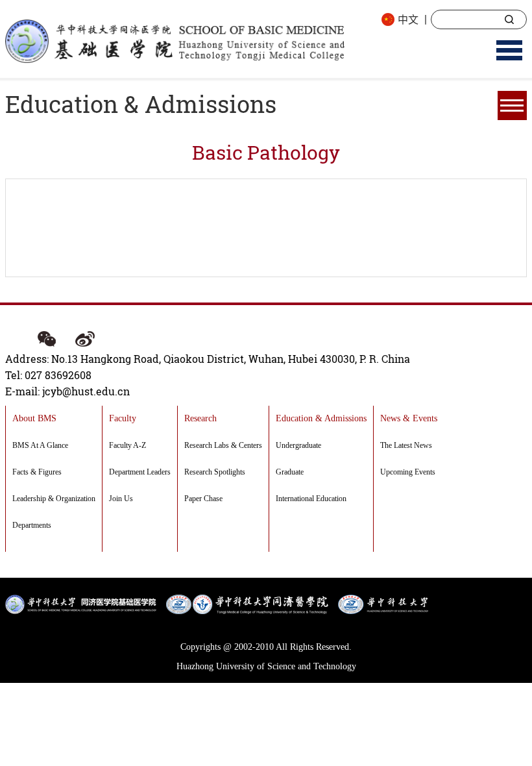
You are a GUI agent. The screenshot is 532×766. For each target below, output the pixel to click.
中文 (408, 19)
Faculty (122, 418)
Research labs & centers (223, 445)
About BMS (34, 418)
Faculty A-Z (127, 445)
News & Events (408, 418)
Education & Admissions (321, 418)
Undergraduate (298, 445)
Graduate (290, 471)
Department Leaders (140, 471)
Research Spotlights (214, 471)
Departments (31, 525)
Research (200, 418)
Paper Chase (203, 498)
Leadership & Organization (53, 498)
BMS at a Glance (40, 445)
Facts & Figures (37, 471)
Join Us (121, 498)
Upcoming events (407, 471)
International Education (311, 498)
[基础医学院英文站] (174, 40)
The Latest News (406, 445)
